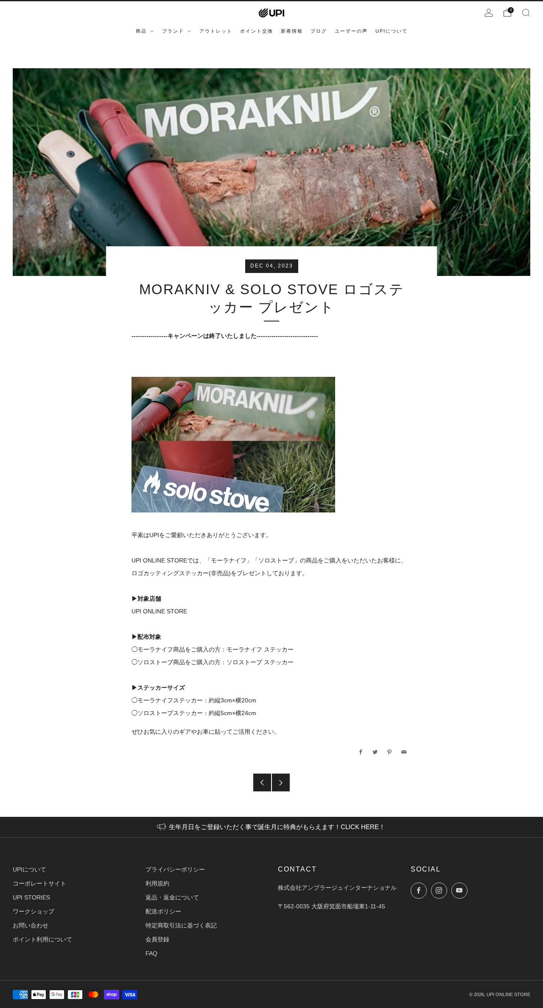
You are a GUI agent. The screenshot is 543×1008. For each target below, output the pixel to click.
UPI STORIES (31, 897)
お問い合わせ (30, 925)
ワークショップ (33, 911)
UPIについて (29, 869)
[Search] (526, 12)
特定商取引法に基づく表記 (181, 925)
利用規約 (157, 883)
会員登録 (157, 939)
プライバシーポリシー (175, 869)
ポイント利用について (42, 939)
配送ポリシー (163, 911)
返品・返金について (172, 897)
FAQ (151, 953)
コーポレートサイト (39, 883)
